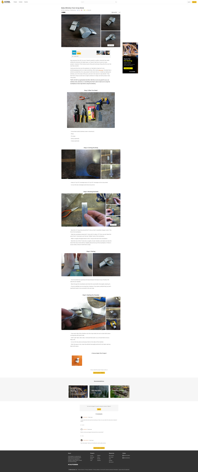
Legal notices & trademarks (124, 469)
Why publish (111, 455)
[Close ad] (137, 43)
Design (91, 458)
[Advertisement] (130, 57)
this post (101, 70)
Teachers (26, 2)
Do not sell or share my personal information (109, 469)
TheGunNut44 (86, 440)
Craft (91, 460)
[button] (120, 12)
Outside (98, 458)
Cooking (98, 455)
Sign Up (194, 2)
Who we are (111, 462)
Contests (20, 2)
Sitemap (110, 460)
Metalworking (73, 10)
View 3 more (110, 45)
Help (110, 458)
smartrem (85, 429)
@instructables (127, 455)
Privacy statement (89, 469)
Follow (78, 53)
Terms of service (81, 469)
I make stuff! (75, 56)
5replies (82, 425)
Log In (189, 2)
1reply (82, 435)
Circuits (91, 455)
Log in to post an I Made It (99, 372)
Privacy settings (96, 469)
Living (98, 457)
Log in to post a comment (99, 448)
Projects (15, 2)
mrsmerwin (85, 417)
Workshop (67, 10)
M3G (63, 10)
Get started (111, 457)
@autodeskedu (127, 457)
